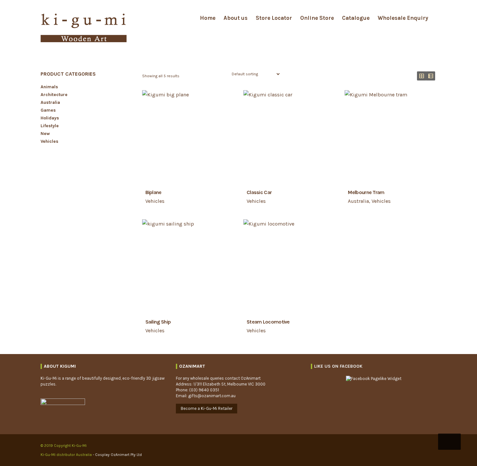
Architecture (54, 94)
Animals (49, 87)
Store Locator (274, 18)
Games (48, 110)
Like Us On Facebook (338, 366)
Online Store (317, 18)
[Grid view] (421, 75)
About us (236, 18)
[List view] (430, 75)
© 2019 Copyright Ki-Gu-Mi (64, 445)
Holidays (50, 118)
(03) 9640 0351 (204, 389)
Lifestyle (50, 126)
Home (207, 18)
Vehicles (155, 201)
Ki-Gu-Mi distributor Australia (67, 454)
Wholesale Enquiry (403, 18)
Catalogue (356, 18)
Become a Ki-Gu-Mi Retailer (206, 408)
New (45, 133)
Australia (358, 201)
